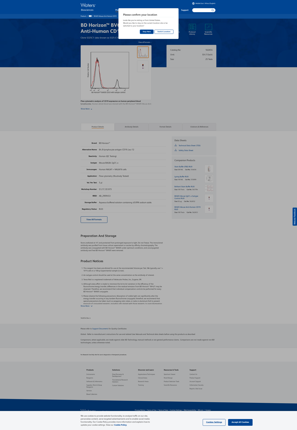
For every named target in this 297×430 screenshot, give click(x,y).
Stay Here (147, 32)
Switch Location (163, 32)
